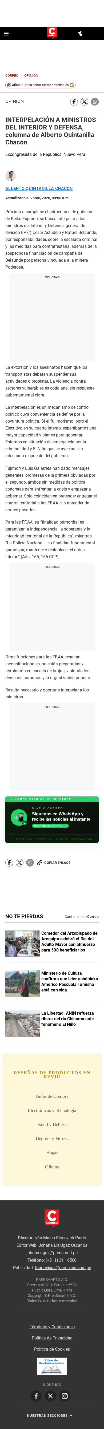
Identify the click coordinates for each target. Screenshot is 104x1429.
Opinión (14, 101)
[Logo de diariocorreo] (52, 33)
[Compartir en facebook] (74, 102)
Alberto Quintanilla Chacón (39, 188)
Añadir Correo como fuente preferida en (40, 85)
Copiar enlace (57, 1166)
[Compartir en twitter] (84, 102)
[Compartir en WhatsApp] (95, 102)
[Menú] (7, 33)
